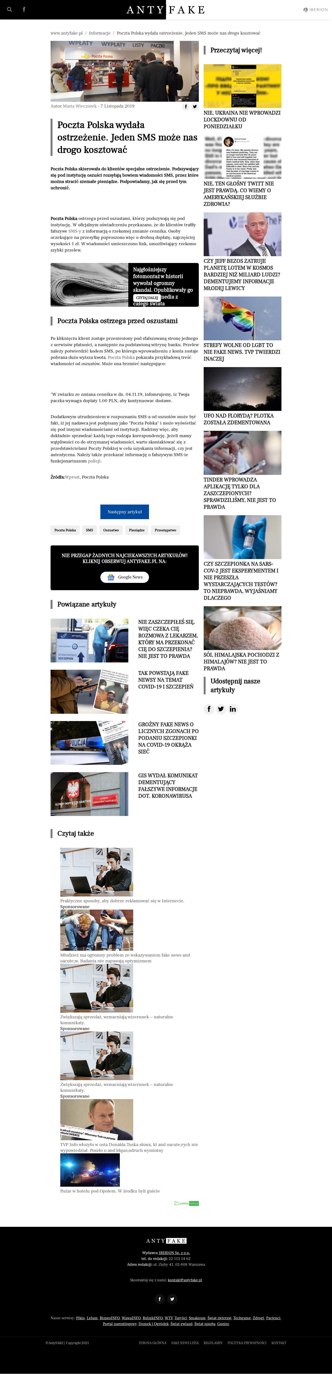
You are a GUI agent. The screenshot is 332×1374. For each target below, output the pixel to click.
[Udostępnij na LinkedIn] (232, 709)
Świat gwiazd (181, 1323)
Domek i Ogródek (154, 1323)
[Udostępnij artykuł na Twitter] (195, 107)
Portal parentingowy (120, 1323)
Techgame (242, 1318)
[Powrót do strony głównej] (166, 1241)
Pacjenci (273, 1318)
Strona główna (152, 1343)
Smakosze (197, 1318)
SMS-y (75, 231)
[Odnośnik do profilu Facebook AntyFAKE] (160, 1299)
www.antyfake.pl (67, 33)
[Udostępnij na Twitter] (221, 709)
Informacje (100, 33)
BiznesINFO (110, 1318)
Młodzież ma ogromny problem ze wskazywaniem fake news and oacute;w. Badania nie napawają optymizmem (125, 958)
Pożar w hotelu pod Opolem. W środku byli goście (110, 1191)
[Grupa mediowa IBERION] (315, 10)
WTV (169, 1318)
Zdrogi (258, 1318)
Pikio (80, 1318)
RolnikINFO (153, 1318)
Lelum (92, 1318)
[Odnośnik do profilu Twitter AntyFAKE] (172, 1299)
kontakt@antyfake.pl (185, 1280)
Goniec (223, 1323)
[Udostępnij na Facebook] (209, 709)
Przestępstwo (165, 530)
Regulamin (213, 1343)
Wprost (72, 477)
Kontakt (278, 1343)
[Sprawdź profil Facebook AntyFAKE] (24, 9)
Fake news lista (185, 1343)
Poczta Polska (121, 357)
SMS (89, 530)
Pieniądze (137, 530)
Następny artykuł (125, 512)
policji (94, 461)
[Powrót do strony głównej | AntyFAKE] (166, 9)
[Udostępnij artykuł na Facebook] (186, 107)
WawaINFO (131, 1318)
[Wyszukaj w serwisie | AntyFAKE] (9, 9)
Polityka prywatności (247, 1343)
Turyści (181, 1318)
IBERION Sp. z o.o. (174, 1252)
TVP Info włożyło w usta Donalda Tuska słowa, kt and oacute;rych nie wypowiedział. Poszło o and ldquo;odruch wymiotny (129, 1147)
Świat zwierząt (219, 1318)
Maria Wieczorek (80, 106)
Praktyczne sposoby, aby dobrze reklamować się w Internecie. (122, 901)
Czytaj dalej (147, 298)
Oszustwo (111, 530)
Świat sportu (204, 1323)
